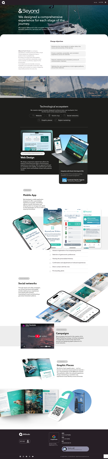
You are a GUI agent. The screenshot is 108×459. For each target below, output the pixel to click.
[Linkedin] (20, 456)
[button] (32, 149)
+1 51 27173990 (66, 439)
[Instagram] (23, 456)
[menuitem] (94, 2)
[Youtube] (33, 456)
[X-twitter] (29, 456)
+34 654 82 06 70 (66, 443)
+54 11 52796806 (66, 435)
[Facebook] (26, 456)
